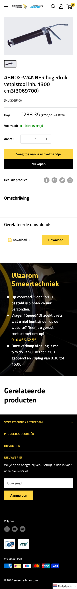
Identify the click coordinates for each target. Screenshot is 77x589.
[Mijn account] (61, 6)
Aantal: (9, 138)
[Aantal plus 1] (25, 139)
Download (55, 240)
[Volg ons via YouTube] (15, 529)
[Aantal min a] (46, 139)
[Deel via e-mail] (70, 180)
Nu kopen (38, 164)
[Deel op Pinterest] (54, 180)
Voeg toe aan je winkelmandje (38, 154)
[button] (65, 586)
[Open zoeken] (53, 6)
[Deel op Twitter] (62, 180)
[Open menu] (6, 6)
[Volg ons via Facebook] (7, 529)
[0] (69, 6)
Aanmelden (18, 495)
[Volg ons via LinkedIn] (22, 529)
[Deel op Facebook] (46, 180)
